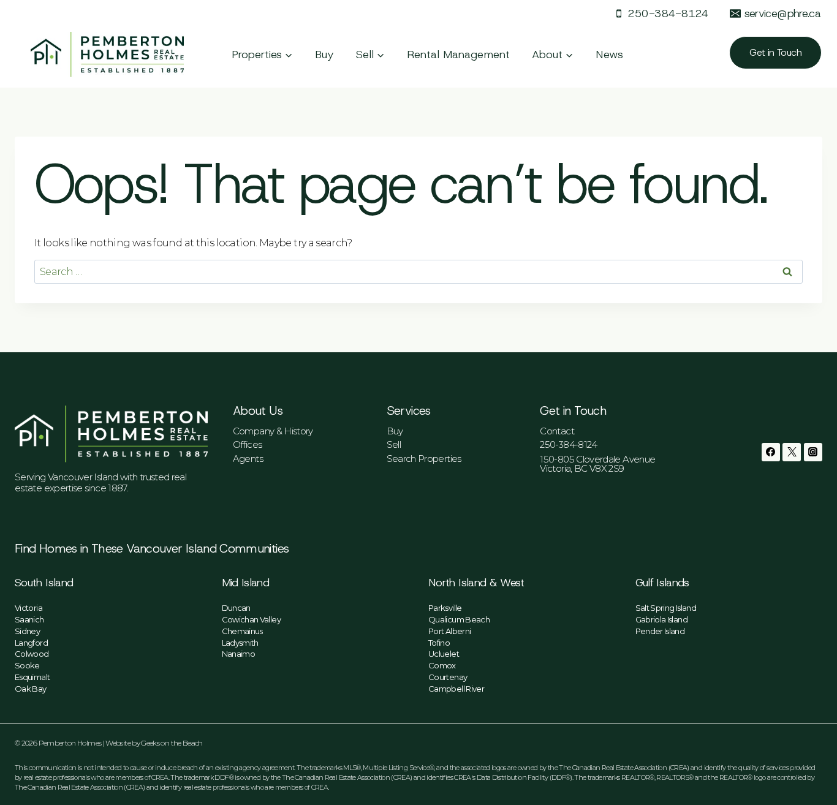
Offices (247, 444)
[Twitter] (791, 452)
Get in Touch (775, 52)
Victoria (28, 608)
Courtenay (447, 677)
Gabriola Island (661, 619)
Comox (442, 665)
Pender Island (660, 631)
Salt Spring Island (665, 608)
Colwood (32, 654)
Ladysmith (240, 643)
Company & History (273, 431)
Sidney (27, 631)
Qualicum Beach (459, 619)
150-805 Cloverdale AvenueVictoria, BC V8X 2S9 (597, 463)
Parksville (445, 608)
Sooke (27, 665)
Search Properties (424, 458)
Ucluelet (443, 654)
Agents (248, 458)
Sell (394, 444)
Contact (557, 431)
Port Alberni (449, 631)
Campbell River (456, 689)
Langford (31, 643)
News (609, 54)
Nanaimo (239, 654)
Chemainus (242, 631)
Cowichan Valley (251, 619)
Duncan (236, 608)
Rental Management (458, 54)
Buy (324, 54)
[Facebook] (771, 452)
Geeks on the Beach (171, 742)
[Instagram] (813, 452)
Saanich (29, 619)
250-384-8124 (568, 444)
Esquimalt (32, 677)
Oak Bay (31, 689)
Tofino (439, 643)
